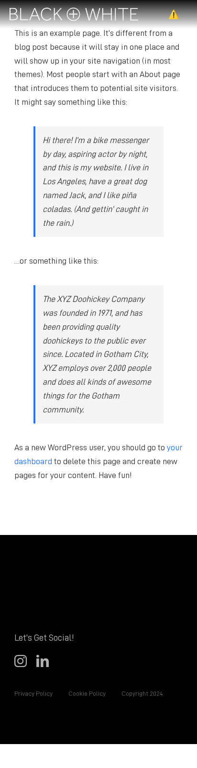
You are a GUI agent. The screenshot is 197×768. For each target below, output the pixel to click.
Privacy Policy (33, 693)
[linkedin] (42, 661)
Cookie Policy (86, 693)
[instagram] (20, 661)
